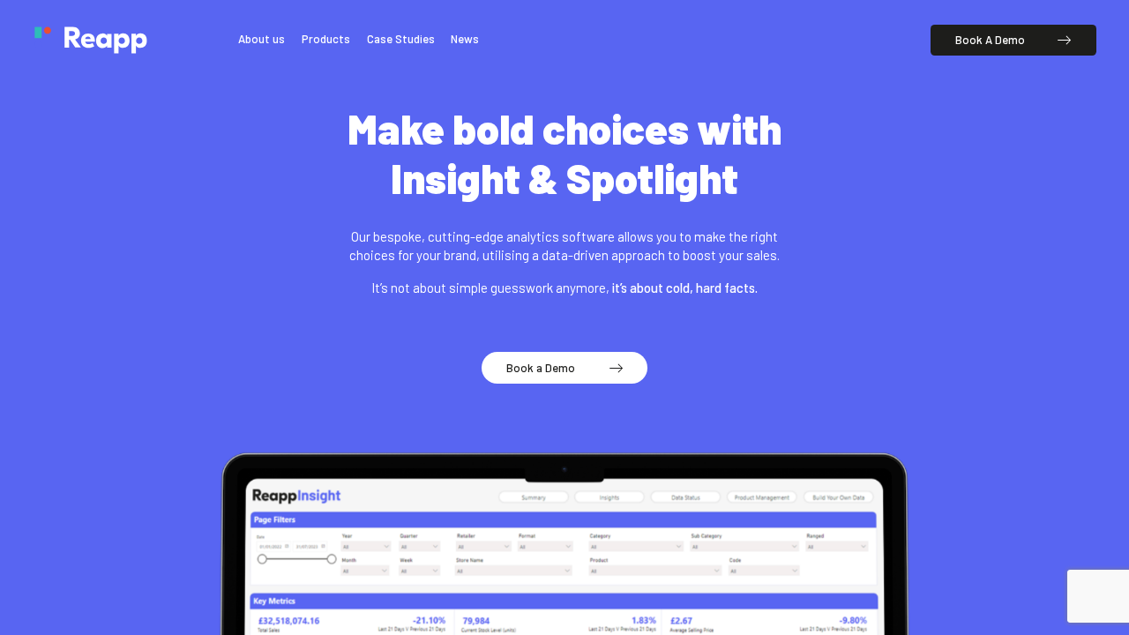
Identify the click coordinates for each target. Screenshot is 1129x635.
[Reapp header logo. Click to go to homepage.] (90, 40)
